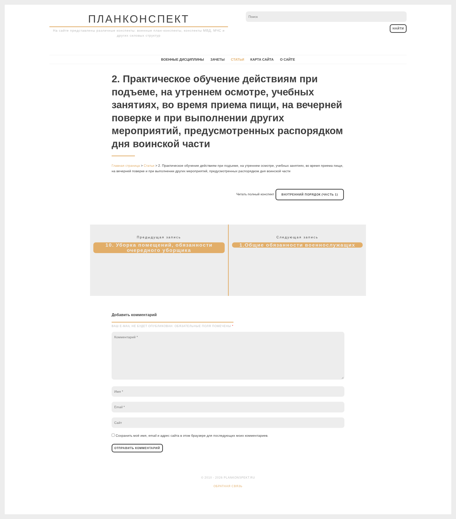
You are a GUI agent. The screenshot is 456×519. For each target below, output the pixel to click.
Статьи (237, 59)
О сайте (287, 59)
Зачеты (217, 59)
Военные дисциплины (182, 59)
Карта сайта (262, 59)
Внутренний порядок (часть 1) (309, 194)
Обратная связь (228, 486)
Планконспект (138, 19)
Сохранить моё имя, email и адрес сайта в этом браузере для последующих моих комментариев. (192, 435)
